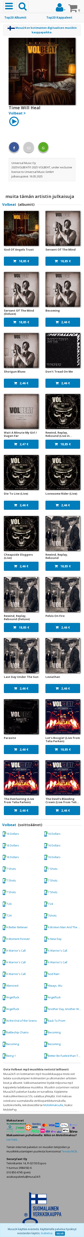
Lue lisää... (12, 1139)
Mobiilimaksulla (53, 1105)
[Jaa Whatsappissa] (43, 147)
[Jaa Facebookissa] (14, 147)
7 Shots (11, 869)
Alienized (12, 986)
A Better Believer (17, 927)
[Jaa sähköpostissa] (28, 147)
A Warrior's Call (16, 950)
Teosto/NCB (69, 1151)
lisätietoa (46, 1233)
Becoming (54, 1032)
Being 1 (11, 1056)
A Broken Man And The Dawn (66, 927)
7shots (52, 915)
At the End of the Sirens (21, 1021)
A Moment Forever (18, 939)
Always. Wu (55, 986)
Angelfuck (12, 997)
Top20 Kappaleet (59, 17)
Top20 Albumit (15, 17)
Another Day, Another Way (65, 1009)
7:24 (8, 904)
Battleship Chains (17, 1032)
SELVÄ (60, 1233)
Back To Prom (56, 1021)
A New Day (54, 939)
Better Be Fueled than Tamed (66, 1056)
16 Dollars (12, 834)
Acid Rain (53, 974)
